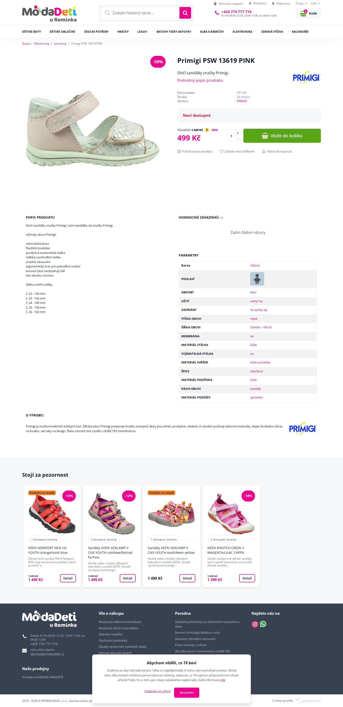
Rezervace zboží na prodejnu (118, 628)
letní (253, 292)
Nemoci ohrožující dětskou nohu (197, 632)
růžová (255, 265)
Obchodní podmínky (113, 640)
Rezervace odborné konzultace (120, 622)
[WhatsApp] (263, 624)
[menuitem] (228, 3)
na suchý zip (258, 310)
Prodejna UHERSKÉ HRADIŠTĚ (42, 677)
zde (222, 680)
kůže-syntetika (260, 362)
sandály (255, 389)
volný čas (256, 301)
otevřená (256, 371)
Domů (26, 44)
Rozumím (186, 692)
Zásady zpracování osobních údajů (123, 646)
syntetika (256, 397)
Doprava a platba (110, 634)
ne (252, 336)
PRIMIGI (242, 101)
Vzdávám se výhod (157, 691)
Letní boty (60, 44)
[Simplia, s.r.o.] (308, 700)
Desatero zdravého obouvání (195, 639)
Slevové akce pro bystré (115, 653)
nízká (253, 318)
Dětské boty (41, 44)
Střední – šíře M (261, 327)
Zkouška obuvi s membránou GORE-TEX (202, 651)
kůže (253, 345)
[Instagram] (255, 624)
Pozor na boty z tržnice (191, 645)
